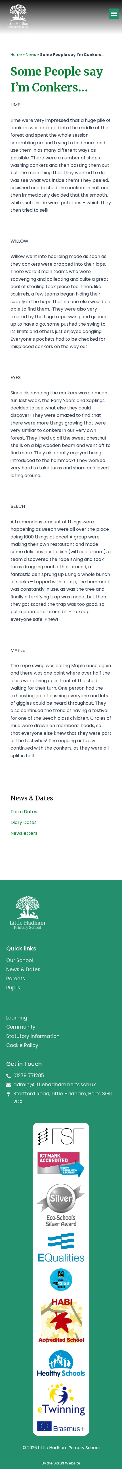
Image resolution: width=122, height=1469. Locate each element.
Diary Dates (23, 822)
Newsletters (23, 833)
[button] (114, 14)
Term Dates (23, 811)
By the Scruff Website (61, 1463)
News (31, 54)
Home (16, 54)
